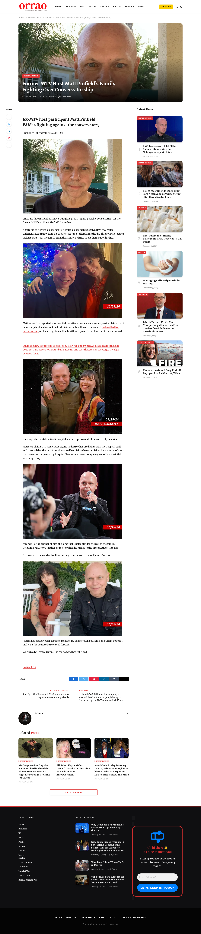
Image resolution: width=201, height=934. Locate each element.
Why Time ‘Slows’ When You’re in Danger (108, 863)
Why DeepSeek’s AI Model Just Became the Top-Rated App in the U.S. (107, 827)
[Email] (9, 145)
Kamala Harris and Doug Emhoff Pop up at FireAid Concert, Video (162, 371)
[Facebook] (9, 117)
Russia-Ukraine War (27, 880)
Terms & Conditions (133, 917)
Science (129, 6)
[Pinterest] (9, 138)
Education (23, 866)
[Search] (181, 7)
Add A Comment (73, 792)
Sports (117, 6)
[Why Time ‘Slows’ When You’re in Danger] (82, 865)
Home (58, 6)
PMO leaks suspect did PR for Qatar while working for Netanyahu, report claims (160, 149)
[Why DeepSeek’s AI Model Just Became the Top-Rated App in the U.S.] (82, 828)
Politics (104, 6)
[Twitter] (9, 124)
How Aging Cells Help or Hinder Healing (161, 282)
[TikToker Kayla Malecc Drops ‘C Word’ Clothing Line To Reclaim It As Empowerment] (73, 748)
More (141, 6)
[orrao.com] (33, 7)
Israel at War (145, 118)
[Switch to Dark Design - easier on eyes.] (176, 7)
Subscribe (166, 7)
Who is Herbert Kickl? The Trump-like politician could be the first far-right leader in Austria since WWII (160, 327)
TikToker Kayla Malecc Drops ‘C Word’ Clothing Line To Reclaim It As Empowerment (73, 770)
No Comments (49, 97)
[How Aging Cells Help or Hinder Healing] (160, 264)
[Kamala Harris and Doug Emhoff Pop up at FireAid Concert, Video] (160, 353)
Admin (39, 713)
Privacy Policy (108, 917)
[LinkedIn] (9, 131)
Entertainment (31, 76)
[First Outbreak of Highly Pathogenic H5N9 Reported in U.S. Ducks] (160, 219)
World (92, 6)
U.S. (82, 6)
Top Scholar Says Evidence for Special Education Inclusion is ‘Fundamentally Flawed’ (107, 879)
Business (71, 6)
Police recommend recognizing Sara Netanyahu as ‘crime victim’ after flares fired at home (162, 193)
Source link (29, 667)
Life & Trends (24, 875)
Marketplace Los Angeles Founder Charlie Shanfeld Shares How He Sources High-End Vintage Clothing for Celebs (34, 771)
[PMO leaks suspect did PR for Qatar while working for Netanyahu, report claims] (160, 129)
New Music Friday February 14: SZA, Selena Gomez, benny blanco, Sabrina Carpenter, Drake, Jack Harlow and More (111, 770)
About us (70, 917)
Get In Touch (88, 917)
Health (141, 252)
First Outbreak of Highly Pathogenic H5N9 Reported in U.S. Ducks (162, 238)
